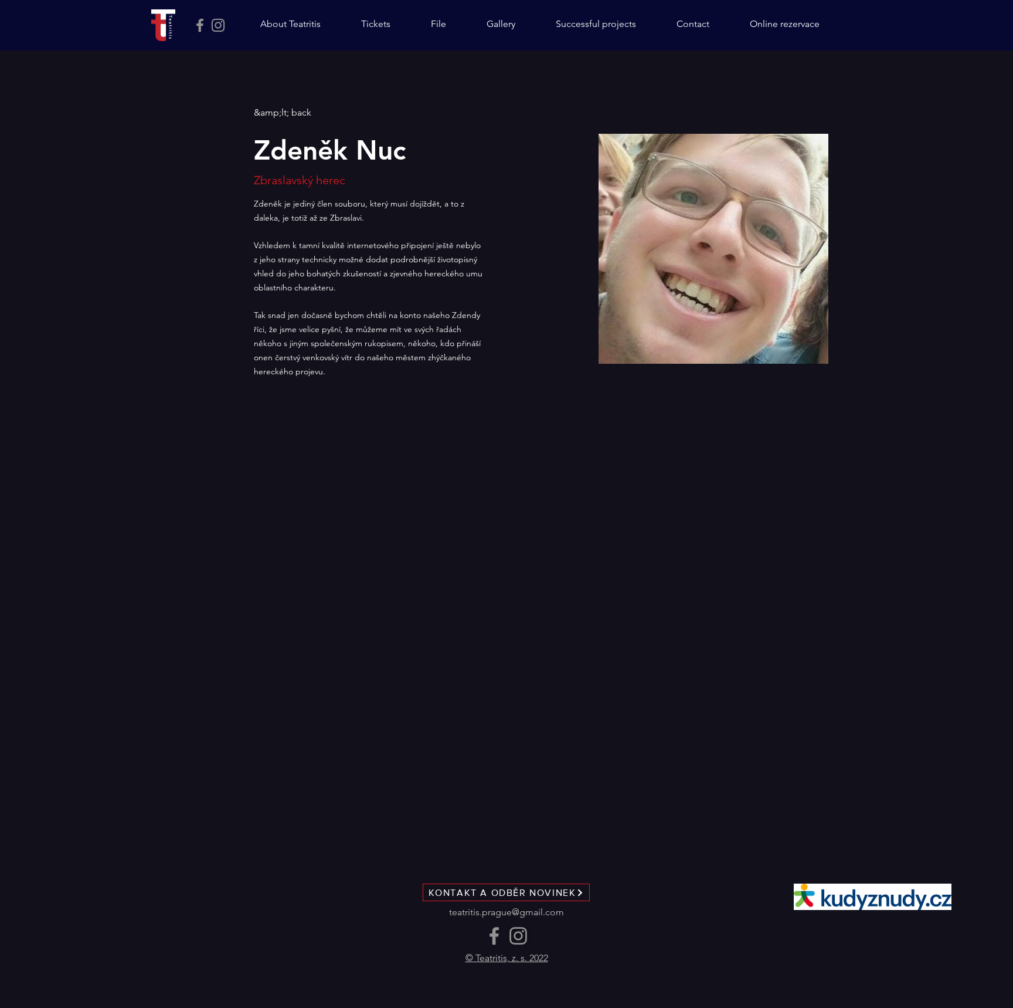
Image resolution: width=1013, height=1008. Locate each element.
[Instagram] (218, 25)
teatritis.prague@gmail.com (506, 912)
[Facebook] (200, 25)
